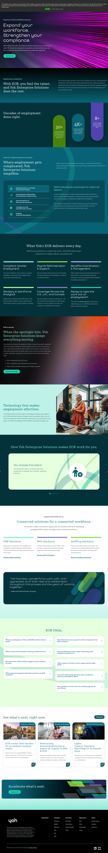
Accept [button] (48, 9)
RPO (55, 830)
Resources (82, 817)
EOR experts (84, 301)
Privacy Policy (33, 847)
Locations (93, 824)
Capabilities (45, 817)
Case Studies (82, 827)
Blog (80, 821)
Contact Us (9, 56)
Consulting (56, 821)
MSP (55, 836)
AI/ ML (67, 830)
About (93, 817)
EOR (55, 833)
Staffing (56, 824)
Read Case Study (11, 371)
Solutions (57, 817)
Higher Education (69, 827)
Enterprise (56, 827)
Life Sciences (68, 824)
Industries (68, 817)
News (80, 824)
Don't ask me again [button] (57, 9)
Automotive (68, 821)
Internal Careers (95, 821)
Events (81, 830)
